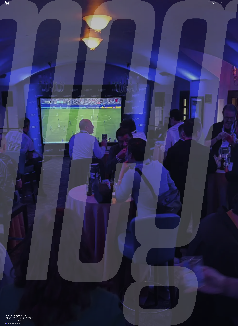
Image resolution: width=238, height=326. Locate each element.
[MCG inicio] (7, 3)
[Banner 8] (17, 323)
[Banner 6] (13, 323)
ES (230, 3)
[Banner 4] (10, 323)
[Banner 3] (8, 323)
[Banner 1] (5, 323)
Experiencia (215, 3)
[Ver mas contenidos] (119, 322)
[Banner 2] (6, 323)
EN (232, 3)
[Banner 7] (15, 323)
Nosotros (224, 3)
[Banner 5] (12, 323)
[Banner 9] (19, 323)
